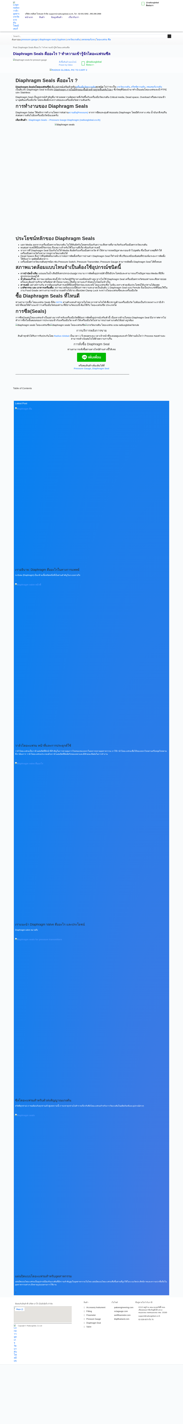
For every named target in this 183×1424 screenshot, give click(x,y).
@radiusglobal (94, 62)
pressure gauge (29, 39)
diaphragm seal (47, 39)
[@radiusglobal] (83, 63)
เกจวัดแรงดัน (73, 39)
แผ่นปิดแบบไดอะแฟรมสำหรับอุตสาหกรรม (43, 1276)
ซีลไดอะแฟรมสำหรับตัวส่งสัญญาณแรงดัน (43, 1100)
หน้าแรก (29, 17)
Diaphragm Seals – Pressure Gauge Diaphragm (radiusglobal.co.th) (64, 120)
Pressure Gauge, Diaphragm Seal (91, 368)
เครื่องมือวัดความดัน (86, 87)
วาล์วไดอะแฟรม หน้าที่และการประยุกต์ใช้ (43, 745)
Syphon (61, 39)
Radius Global (61, 336)
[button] (91, 393)
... (16, 580)
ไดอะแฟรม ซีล (103, 39)
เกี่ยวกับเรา (74, 17)
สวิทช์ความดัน (138, 87)
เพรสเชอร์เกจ (88, 39)
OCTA (59, 302)
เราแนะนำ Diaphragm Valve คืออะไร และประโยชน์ (50, 924)
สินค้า (42, 17)
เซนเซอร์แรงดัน (154, 87)
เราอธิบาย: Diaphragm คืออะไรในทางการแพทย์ (47, 569)
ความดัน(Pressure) (78, 112)
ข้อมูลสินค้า (56, 17)
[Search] (169, 36)
